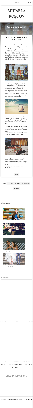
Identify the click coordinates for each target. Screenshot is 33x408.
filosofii (16, 31)
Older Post (30, 321)
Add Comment (16, 39)
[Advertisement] (16, 339)
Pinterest (17, 188)
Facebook (10, 183)
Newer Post (3, 321)
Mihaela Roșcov (16, 13)
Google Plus (26, 183)
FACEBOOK (15, 364)
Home (16, 321)
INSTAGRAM (11, 361)
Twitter (18, 183)
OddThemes (28, 399)
